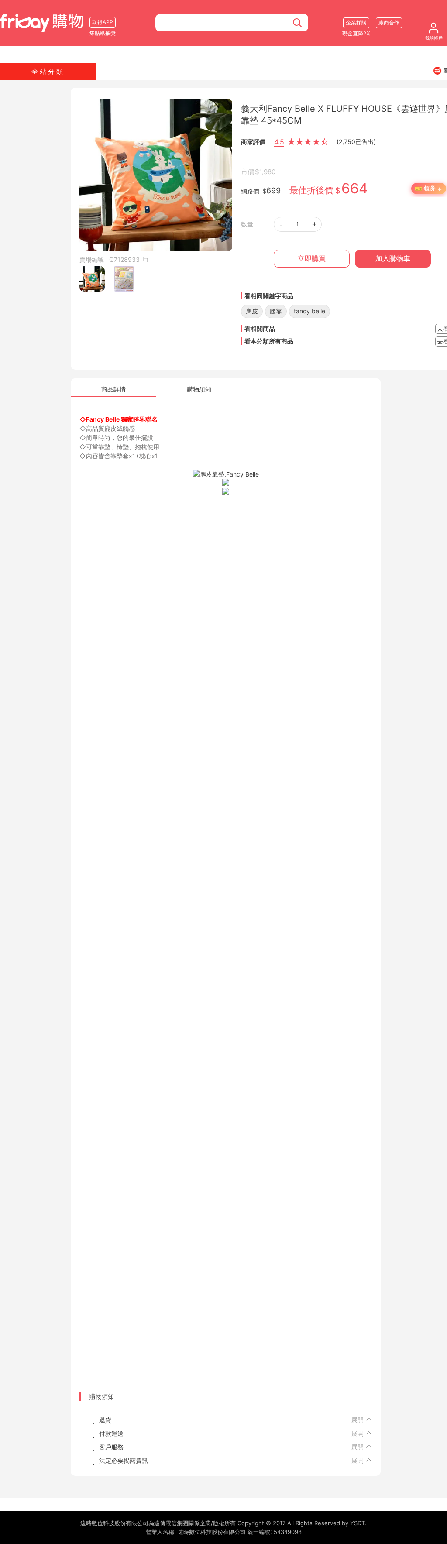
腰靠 (276, 311)
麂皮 (252, 311)
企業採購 (356, 22)
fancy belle (309, 311)
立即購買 (312, 258)
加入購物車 (392, 258)
